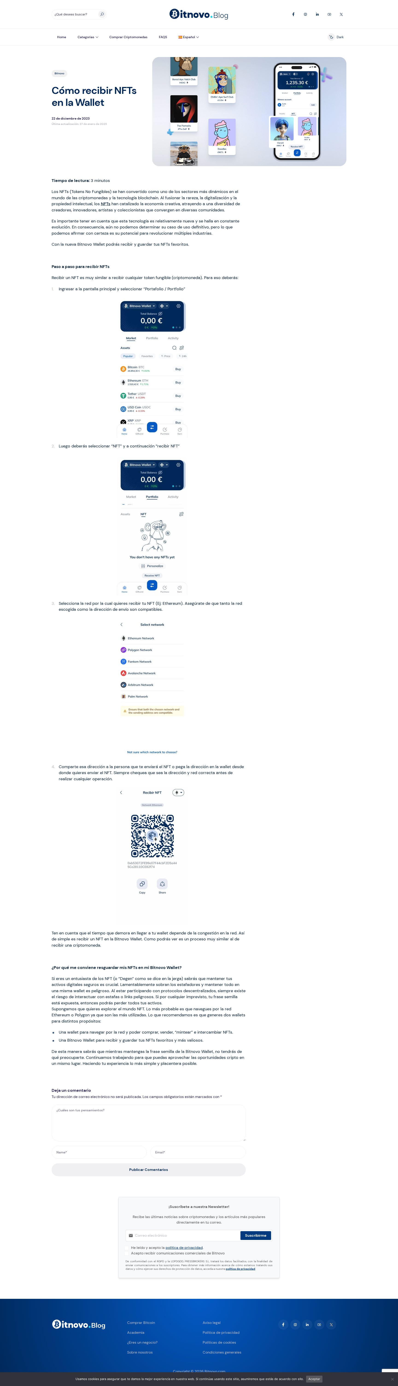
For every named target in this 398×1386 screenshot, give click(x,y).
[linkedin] (307, 1325)
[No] (392, 1379)
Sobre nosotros (140, 1352)
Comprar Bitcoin (141, 1322)
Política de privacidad (221, 1332)
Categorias (86, 37)
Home (61, 37)
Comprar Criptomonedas (128, 37)
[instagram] (295, 1325)
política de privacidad (184, 1247)
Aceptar (314, 1379)
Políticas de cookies (219, 1342)
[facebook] (283, 1325)
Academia (135, 1332)
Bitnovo (59, 73)
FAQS (163, 37)
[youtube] (319, 1325)
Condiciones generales (222, 1352)
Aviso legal (212, 1322)
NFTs (105, 203)
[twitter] (331, 1325)
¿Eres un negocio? (142, 1342)
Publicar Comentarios (148, 1169)
